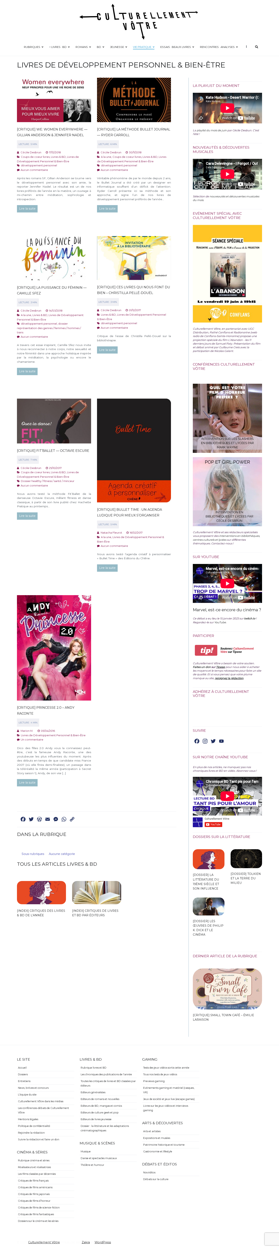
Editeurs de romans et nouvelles (100, 1099)
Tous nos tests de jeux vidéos (160, 1074)
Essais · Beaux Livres (175, 47)
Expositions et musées (156, 1138)
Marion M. (27, 730)
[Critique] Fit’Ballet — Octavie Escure (53, 451)
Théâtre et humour (92, 1164)
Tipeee (220, 667)
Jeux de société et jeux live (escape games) (169, 1099)
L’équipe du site (27, 1094)
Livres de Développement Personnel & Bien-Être (53, 735)
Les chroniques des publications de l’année (106, 1074)
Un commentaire (32, 739)
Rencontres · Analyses (217, 47)
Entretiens (24, 1081)
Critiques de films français (33, 1180)
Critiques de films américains (35, 1187)
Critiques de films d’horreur (34, 1200)
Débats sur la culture (156, 1179)
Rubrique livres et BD (93, 1067)
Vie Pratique (142, 47)
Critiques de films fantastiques (36, 1214)
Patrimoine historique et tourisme (164, 1144)
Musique (86, 1151)
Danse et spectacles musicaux (99, 1158)
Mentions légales (28, 1119)
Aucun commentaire (34, 169)
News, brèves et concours (33, 1087)
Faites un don (202, 667)
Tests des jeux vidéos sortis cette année (166, 1067)
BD (99, 47)
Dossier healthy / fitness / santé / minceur (47, 481)
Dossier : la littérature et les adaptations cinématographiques (105, 1128)
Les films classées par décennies (37, 1173)
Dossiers (23, 1074)
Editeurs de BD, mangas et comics (101, 1105)
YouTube (220, 622)
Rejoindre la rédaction (31, 1132)
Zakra (86, 1242)
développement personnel (39, 165)
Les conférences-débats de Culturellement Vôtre (43, 1110)
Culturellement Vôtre (44, 1242)
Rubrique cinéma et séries (33, 1160)
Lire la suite (27, 208)
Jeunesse (117, 47)
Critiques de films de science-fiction (39, 1207)
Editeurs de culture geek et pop (100, 1112)
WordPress (103, 1242)
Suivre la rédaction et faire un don (38, 1139)
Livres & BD (58, 156)
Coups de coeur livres (35, 156)
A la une (106, 156)
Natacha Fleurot (111, 532)
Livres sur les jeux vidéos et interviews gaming (165, 1108)
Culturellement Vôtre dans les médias (40, 1101)
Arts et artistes (152, 1131)
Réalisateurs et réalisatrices (34, 1167)
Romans (82, 47)
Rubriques (32, 47)
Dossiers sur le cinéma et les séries (38, 1221)
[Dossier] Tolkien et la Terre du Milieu (246, 878)
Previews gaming (154, 1081)
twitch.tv (249, 618)
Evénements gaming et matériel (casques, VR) (168, 1090)
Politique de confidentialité (34, 1126)
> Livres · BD (58, 47)
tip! (206, 650)
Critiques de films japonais (34, 1194)
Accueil (22, 1067)
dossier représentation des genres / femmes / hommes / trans (49, 328)
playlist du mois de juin (212, 130)
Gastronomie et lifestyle (157, 1151)
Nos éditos (149, 1172)
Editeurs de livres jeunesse (96, 1119)
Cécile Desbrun (31, 152)
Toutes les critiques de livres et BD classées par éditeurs (108, 1083)
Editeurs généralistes (93, 1092)
